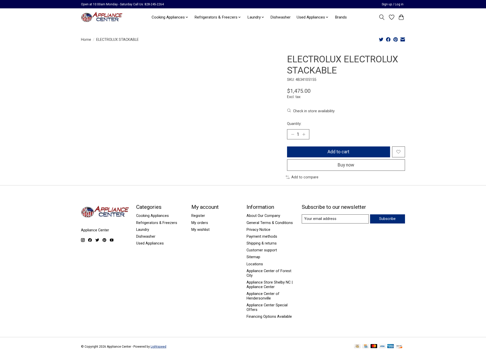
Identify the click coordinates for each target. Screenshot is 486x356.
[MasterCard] (374, 346)
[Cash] (357, 346)
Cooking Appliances (152, 215)
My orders (199, 222)
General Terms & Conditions (270, 222)
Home (86, 39)
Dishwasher (280, 17)
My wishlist (200, 229)
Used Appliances (150, 243)
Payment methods (262, 236)
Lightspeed (158, 346)
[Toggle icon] (382, 17)
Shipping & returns (262, 243)
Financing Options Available (269, 316)
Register (198, 215)
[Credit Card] (365, 346)
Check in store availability (314, 111)
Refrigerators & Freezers (156, 222)
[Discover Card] (399, 346)
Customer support (262, 250)
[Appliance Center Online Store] (102, 17)
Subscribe (387, 218)
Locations (255, 264)
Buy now (346, 164)
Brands (341, 17)
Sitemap (253, 257)
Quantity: (294, 123)
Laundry (142, 229)
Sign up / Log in (392, 4)
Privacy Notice (258, 229)
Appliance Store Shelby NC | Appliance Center (270, 284)
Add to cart (338, 151)
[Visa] (382, 346)
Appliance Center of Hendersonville (263, 296)
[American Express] (390, 346)
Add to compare (304, 177)
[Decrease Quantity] (292, 134)
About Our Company (263, 215)
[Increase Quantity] (303, 134)
